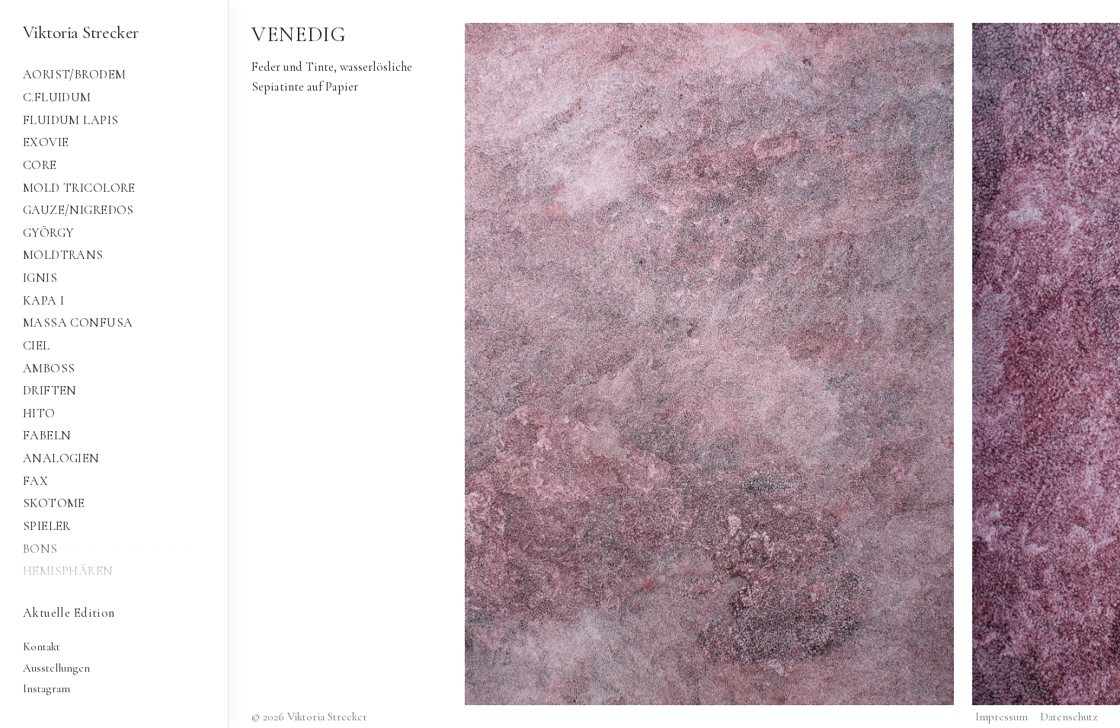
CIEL (36, 345)
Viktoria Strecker (81, 32)
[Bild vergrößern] (709, 364)
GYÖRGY (48, 233)
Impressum (1001, 716)
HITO (39, 413)
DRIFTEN (50, 390)
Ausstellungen (56, 668)
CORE (40, 165)
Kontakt (41, 646)
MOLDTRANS (63, 255)
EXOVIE (46, 142)
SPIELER (47, 526)
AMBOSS (49, 368)
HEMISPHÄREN (68, 571)
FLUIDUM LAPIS (70, 120)
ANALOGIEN (61, 458)
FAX (35, 481)
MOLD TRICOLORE (79, 188)
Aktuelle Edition (69, 613)
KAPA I (43, 300)
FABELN (47, 435)
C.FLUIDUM (57, 97)
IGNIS (40, 278)
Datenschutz (1068, 716)
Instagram (46, 688)
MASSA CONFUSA (78, 322)
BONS (40, 549)
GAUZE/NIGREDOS (78, 210)
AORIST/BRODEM (74, 74)
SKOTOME (54, 503)
